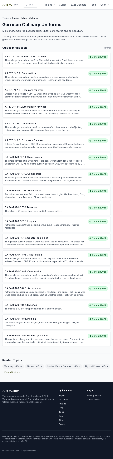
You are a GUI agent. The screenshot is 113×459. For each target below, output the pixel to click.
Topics (48, 4)
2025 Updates (78, 4)
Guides (63, 4)
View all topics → (12, 372)
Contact (62, 424)
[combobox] (30, 4)
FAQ (61, 408)
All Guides (63, 399)
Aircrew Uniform (34, 366)
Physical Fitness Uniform (96, 366)
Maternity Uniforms (13, 366)
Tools (93, 4)
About (62, 420)
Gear (103, 4)
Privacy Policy (94, 395)
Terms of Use (93, 399)
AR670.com (10, 391)
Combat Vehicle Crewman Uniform (63, 366)
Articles (62, 403)
